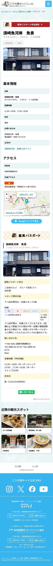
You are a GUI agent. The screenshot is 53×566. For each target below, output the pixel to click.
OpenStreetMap (27, 215)
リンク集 (35, 466)
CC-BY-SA (45, 215)
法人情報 (18, 466)
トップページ (6, 11)
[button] (26, 201)
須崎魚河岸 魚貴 (26, 194)
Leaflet (16, 215)
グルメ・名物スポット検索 (21, 11)
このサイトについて (26, 469)
